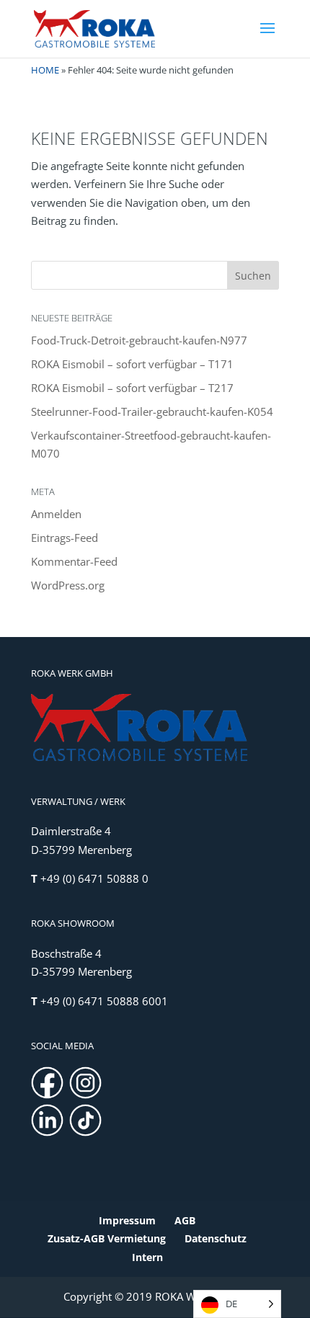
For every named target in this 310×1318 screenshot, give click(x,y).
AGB (184, 1220)
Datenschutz (216, 1238)
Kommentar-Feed (74, 561)
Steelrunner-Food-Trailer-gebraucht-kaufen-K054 (152, 411)
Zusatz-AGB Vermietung (107, 1238)
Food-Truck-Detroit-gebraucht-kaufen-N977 (139, 340)
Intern (147, 1257)
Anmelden (56, 514)
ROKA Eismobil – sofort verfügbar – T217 (132, 387)
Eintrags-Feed (64, 537)
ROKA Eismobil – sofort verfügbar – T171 (132, 364)
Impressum (127, 1220)
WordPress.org (68, 585)
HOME (45, 69)
